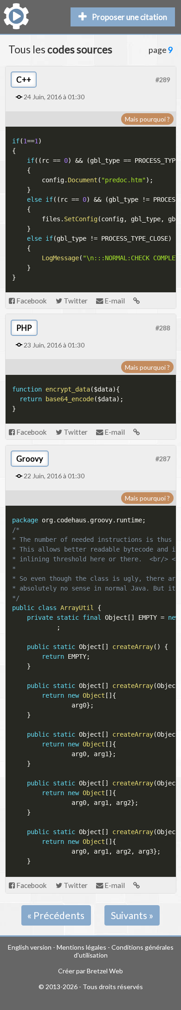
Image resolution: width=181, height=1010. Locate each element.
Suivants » (132, 915)
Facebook (31, 300)
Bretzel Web (105, 971)
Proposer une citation (129, 17)
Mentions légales (81, 947)
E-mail (114, 300)
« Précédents (55, 915)
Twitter (75, 300)
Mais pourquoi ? (147, 119)
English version (30, 947)
